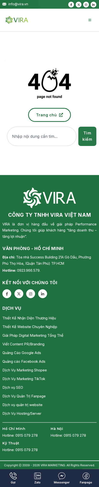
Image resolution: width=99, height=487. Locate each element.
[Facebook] (71, 4)
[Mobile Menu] (89, 20)
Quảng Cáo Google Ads (21, 352)
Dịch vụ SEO (12, 387)
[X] (78, 4)
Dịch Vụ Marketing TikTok (23, 378)
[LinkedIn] (93, 4)
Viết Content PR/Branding (23, 344)
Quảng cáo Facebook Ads (23, 361)
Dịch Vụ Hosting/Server (21, 413)
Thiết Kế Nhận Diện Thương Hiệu (29, 318)
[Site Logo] (17, 20)
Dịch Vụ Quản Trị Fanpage (24, 396)
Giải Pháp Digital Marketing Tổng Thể (32, 335)
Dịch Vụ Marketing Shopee (24, 370)
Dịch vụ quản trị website (22, 404)
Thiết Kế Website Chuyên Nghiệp (29, 326)
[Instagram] (86, 4)
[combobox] (41, 136)
